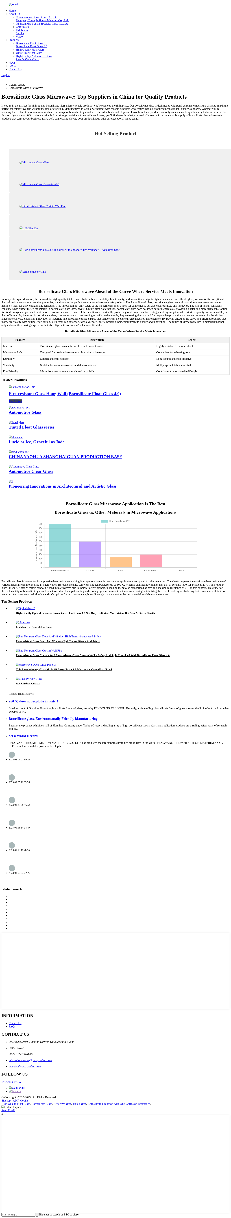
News (12, 62)
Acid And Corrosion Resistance (132, 1103)
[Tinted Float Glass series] (16, 422)
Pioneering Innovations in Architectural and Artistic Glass (63, 486)
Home (12, 10)
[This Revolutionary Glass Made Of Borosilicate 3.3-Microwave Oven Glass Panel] (36, 664)
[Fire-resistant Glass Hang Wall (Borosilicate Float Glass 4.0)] (22, 386)
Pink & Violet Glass (27, 59)
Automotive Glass (25, 412)
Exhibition (22, 30)
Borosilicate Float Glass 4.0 (31, 46)
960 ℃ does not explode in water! (33, 701)
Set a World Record (23, 736)
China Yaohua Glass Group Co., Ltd (36, 17)
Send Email (8, 1110)
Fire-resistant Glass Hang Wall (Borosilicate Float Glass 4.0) (65, 393)
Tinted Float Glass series (32, 427)
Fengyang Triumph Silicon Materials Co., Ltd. (42, 20)
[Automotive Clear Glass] (24, 466)
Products (14, 39)
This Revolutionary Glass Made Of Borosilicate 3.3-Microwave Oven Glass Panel (64, 669)
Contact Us (15, 69)
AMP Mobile (20, 1100)
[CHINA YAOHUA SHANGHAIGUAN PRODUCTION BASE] (19, 451)
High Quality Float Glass (30, 49)
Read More (15, 401)
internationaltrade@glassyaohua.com (30, 1060)
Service (20, 33)
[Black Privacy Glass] (29, 678)
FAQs (12, 65)
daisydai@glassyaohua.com (25, 1066)
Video (19, 36)
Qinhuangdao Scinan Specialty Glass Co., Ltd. (42, 23)
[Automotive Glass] (19, 407)
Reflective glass (62, 1103)
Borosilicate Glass (41, 1103)
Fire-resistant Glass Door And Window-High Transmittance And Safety (58, 641)
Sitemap (6, 1100)
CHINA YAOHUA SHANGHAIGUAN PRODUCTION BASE (65, 456)
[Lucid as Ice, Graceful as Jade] (16, 437)
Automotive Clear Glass (31, 471)
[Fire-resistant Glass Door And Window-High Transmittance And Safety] (58, 636)
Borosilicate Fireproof (100, 1103)
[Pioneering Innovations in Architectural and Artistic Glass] (11, 481)
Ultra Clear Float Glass (29, 52)
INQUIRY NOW (11, 1081)
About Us (14, 13)
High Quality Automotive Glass (34, 56)
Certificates (22, 26)
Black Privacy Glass (28, 683)
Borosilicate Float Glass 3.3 (31, 43)
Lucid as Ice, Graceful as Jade (36, 442)
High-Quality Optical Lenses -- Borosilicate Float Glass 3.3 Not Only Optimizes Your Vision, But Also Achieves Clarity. (86, 613)
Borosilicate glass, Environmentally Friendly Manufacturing (53, 719)
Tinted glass (79, 1103)
